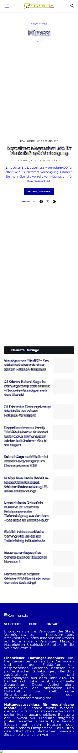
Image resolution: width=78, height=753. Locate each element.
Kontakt (52, 624)
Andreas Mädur (50, 160)
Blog (33, 624)
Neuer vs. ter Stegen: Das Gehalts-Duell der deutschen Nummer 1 (25, 557)
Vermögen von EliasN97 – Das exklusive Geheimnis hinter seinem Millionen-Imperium (26, 364)
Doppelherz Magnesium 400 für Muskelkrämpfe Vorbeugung (39, 151)
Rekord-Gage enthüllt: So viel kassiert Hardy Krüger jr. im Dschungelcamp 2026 (25, 461)
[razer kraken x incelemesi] (39, 751)
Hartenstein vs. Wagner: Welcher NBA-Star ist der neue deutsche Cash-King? (27, 578)
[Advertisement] (39, 262)
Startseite (13, 624)
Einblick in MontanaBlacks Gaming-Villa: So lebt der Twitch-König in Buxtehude (24, 536)
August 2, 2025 (27, 160)
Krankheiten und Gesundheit (39, 141)
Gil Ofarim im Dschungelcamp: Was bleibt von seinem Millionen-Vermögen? (27, 411)
